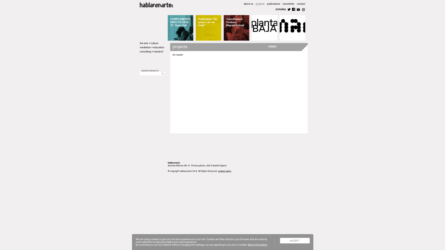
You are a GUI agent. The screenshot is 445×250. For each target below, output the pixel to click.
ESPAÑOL (281, 9)
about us (248, 3)
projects (260, 3)
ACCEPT (295, 240)
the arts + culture (149, 43)
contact (301, 3)
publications (273, 3)
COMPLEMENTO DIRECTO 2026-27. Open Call (180, 22)
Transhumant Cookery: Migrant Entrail (235, 22)
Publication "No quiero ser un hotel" (207, 22)
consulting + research (151, 51)
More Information (257, 244)
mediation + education (152, 47)
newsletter (288, 3)
